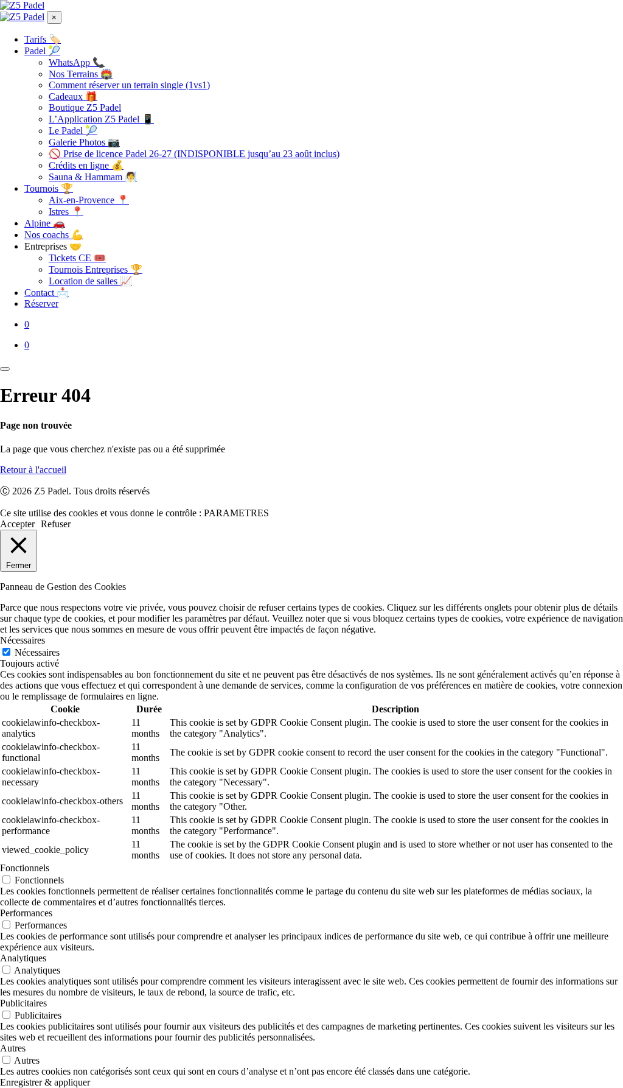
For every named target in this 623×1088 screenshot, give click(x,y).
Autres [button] (13, 1048)
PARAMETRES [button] (236, 513)
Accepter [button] (17, 524)
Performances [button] (26, 913)
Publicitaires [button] (23, 1003)
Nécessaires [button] (22, 640)
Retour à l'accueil (33, 470)
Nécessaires (37, 652)
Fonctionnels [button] (24, 868)
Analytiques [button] (23, 958)
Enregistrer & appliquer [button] (45, 1082)
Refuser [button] (56, 524)
